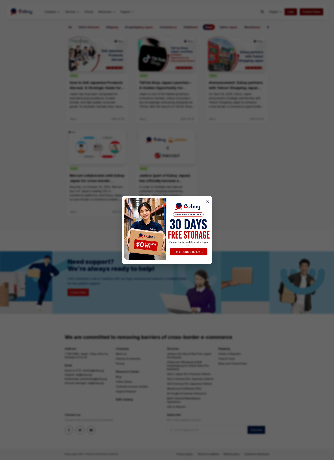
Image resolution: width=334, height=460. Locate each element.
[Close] (206, 201)
